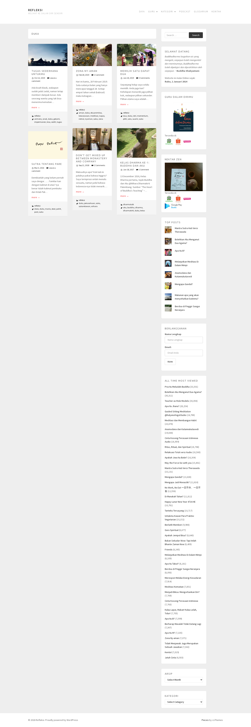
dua (125, 116)
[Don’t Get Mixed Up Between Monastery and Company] (92, 139)
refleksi (37, 116)
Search (195, 35)
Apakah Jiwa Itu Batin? (176, 457)
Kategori (167, 11)
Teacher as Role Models (177, 400)
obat (53, 209)
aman (81, 112)
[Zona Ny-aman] (92, 55)
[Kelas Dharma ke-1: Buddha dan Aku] (136, 143)
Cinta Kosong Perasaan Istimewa (181, 600)
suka (95, 119)
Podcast (185, 11)
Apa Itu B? (180, 250)
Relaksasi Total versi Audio (178, 452)
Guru (152, 11)
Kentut (168, 652)
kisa (48, 122)
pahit (58, 209)
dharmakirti (128, 210)
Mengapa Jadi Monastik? (177, 482)
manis (48, 209)
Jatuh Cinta (170, 657)
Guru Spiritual (171, 530)
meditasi (94, 116)
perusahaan (89, 203)
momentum (142, 116)
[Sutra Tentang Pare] (47, 145)
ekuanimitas (96, 112)
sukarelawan (84, 206)
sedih (53, 122)
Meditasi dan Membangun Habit (181, 420)
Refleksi (35, 10)
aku (125, 207)
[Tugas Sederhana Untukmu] (47, 55)
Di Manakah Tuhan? (174, 496)
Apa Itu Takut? (172, 563)
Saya (142, 11)
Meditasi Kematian (174, 586)
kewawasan (84, 116)
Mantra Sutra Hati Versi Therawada (182, 468)
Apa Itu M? (170, 632)
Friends (168, 549)
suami (135, 119)
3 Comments (144, 78)
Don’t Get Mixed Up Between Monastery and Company (91, 158)
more (36, 107)
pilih (125, 119)
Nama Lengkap (173, 334)
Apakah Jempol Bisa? (175, 535)
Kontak (216, 11)
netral (81, 119)
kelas (142, 210)
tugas (59, 122)
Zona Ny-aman (86, 71)
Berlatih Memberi (173, 524)
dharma (139, 207)
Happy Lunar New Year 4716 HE (180, 501)
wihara (94, 206)
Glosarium (201, 11)
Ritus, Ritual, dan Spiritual (178, 446)
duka (50, 119)
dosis (36, 209)
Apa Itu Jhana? (172, 406)
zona (101, 119)
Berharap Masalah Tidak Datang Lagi (183, 623)
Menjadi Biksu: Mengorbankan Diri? (182, 592)
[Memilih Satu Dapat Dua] (136, 55)
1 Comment (99, 75)
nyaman (89, 119)
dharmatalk (128, 204)
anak (45, 119)
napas (101, 116)
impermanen (40, 122)
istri (134, 116)
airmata (38, 119)
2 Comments (99, 165)
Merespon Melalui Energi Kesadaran (183, 577)
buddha (130, 207)
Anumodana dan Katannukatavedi (182, 429)
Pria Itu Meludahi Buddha (177, 386)
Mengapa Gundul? (184, 284)
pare (36, 212)
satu (130, 119)
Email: (168, 347)
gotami (56, 119)
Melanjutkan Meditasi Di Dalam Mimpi (183, 554)
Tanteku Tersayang (174, 510)
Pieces (205, 720)
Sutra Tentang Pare (47, 164)
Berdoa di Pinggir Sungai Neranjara (182, 569)
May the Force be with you (178, 462)
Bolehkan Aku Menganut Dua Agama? (183, 392)
